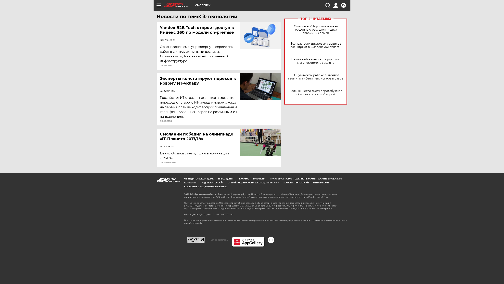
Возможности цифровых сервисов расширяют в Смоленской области (315, 45)
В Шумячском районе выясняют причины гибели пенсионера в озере (315, 77)
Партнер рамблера (218, 240)
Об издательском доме (199, 179)
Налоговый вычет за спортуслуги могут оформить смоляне (315, 61)
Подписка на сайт (212, 182)
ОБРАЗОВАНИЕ (168, 163)
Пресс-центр (225, 179)
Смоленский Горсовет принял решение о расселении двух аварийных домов (316, 30)
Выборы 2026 (321, 182)
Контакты (190, 182)
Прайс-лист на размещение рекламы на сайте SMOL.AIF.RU (306, 179)
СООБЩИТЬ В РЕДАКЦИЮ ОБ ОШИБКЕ (205, 186)
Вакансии (259, 179)
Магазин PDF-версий (296, 182)
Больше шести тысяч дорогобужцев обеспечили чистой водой (315, 92)
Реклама (243, 179)
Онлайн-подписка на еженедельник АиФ (253, 182)
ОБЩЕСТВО (166, 66)
